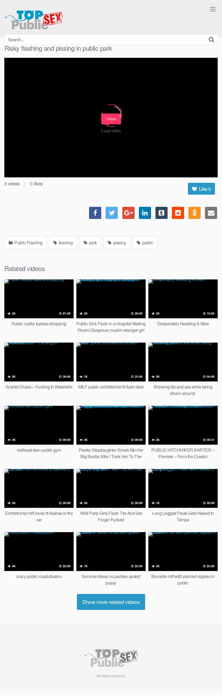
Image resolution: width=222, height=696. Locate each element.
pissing (119, 242)
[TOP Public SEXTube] (33, 17)
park (92, 242)
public (147, 242)
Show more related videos (111, 601)
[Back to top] (207, 678)
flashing (65, 242)
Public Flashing (28, 242)
